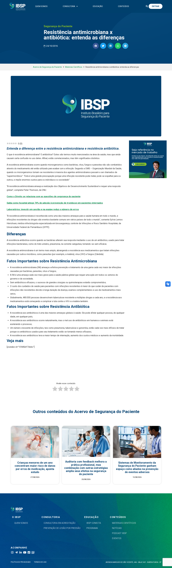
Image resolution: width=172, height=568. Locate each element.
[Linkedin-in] (20, 552)
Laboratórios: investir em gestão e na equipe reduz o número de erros (43, 209)
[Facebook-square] (28, 552)
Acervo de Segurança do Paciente (47, 67)
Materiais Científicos (73, 67)
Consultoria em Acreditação (59, 523)
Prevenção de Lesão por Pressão (62, 528)
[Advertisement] (72, 372)
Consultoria (69, 6)
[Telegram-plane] (16, 552)
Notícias (117, 528)
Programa (92, 528)
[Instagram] (12, 552)
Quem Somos (41, 6)
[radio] (54, 389)
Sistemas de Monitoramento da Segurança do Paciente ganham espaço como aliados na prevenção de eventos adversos (137, 467)
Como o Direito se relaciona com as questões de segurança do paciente (43, 196)
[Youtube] (24, 552)
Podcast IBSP (119, 533)
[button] (147, 6)
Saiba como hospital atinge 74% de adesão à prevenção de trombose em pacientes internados (55, 203)
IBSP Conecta (93, 523)
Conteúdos (123, 6)
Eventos (116, 538)
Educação (98, 6)
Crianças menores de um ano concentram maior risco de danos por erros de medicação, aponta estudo (35, 467)
